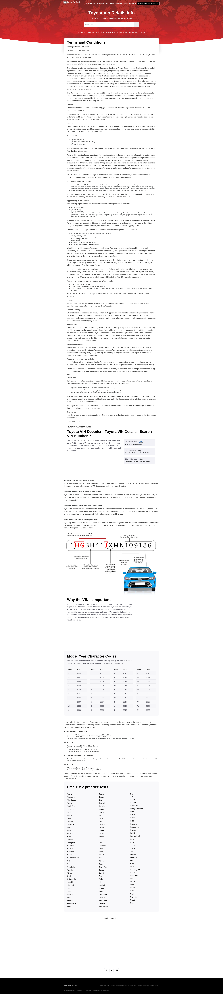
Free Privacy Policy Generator (136, 327)
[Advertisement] (95, 464)
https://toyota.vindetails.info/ (80, 57)
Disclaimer (79, 990)
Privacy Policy (87, 990)
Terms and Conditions (69, 990)
